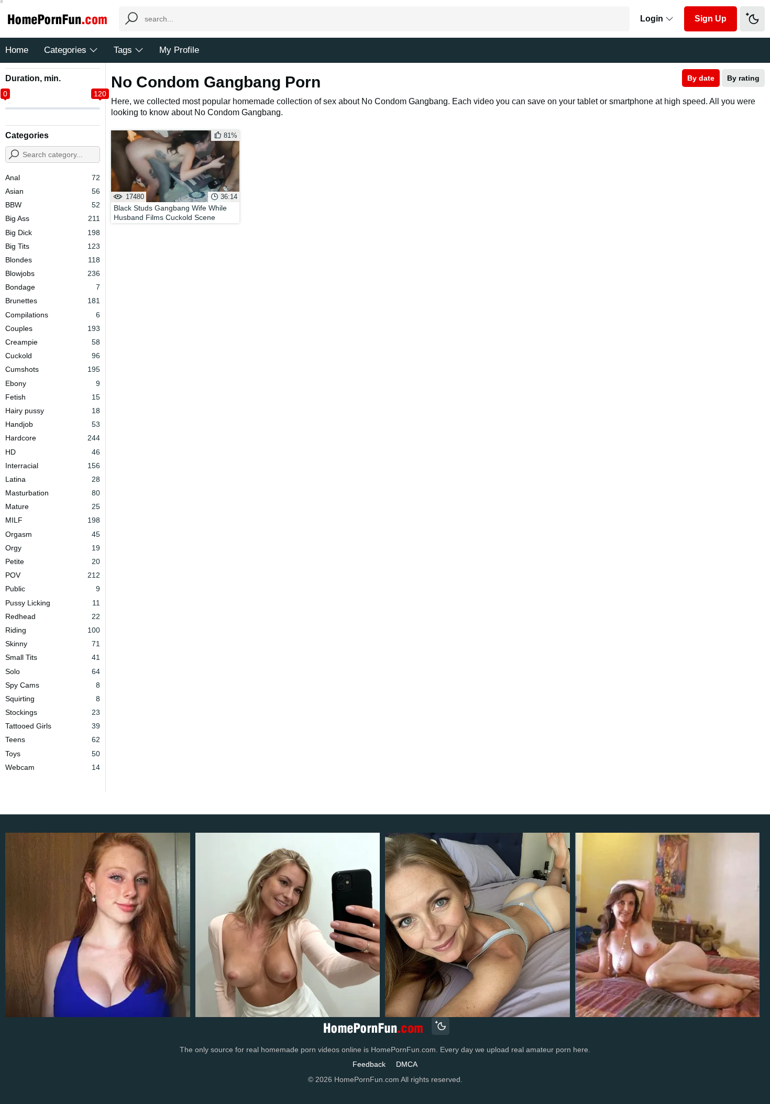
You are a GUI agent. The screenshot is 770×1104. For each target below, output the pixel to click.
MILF (52, 520)
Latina (52, 479)
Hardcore (52, 438)
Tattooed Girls (52, 726)
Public (52, 588)
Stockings (52, 712)
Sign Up (711, 18)
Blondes (52, 260)
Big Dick (52, 232)
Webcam (52, 767)
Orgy (52, 548)
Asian (52, 191)
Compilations (52, 315)
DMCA (406, 1064)
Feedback (369, 1064)
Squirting (52, 698)
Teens (52, 739)
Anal (52, 177)
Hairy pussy (52, 410)
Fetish (52, 397)
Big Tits (52, 246)
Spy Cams (52, 685)
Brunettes (52, 300)
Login (652, 18)
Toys (52, 753)
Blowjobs (52, 273)
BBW (52, 205)
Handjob (52, 424)
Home (16, 50)
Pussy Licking (52, 603)
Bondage (52, 287)
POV (52, 575)
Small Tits (52, 657)
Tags (123, 50)
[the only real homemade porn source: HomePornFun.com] (372, 1027)
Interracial (52, 465)
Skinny (52, 643)
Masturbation (52, 493)
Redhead (52, 616)
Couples (52, 328)
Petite (52, 561)
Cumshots (52, 369)
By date (700, 78)
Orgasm (52, 534)
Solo (52, 671)
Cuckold (52, 355)
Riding (52, 630)
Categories (65, 50)
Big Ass (52, 218)
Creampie (52, 342)
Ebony (52, 383)
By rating (743, 78)
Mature (52, 506)
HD (52, 452)
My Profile (179, 50)
